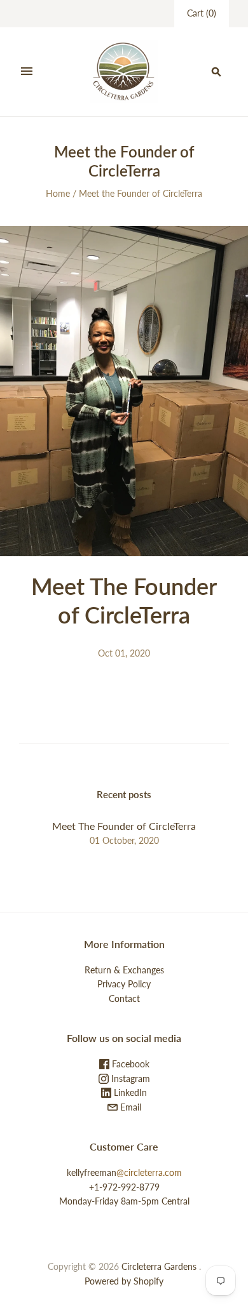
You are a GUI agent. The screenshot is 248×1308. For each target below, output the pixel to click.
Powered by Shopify (124, 1281)
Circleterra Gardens (158, 1266)
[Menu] (26, 72)
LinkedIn (129, 1092)
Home (58, 193)
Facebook (129, 1063)
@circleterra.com (149, 1172)
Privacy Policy (124, 983)
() (201, 13)
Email (129, 1107)
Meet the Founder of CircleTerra (140, 193)
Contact (124, 998)
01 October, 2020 (124, 840)
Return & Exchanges (124, 969)
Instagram (129, 1078)
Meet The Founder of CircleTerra (124, 600)
